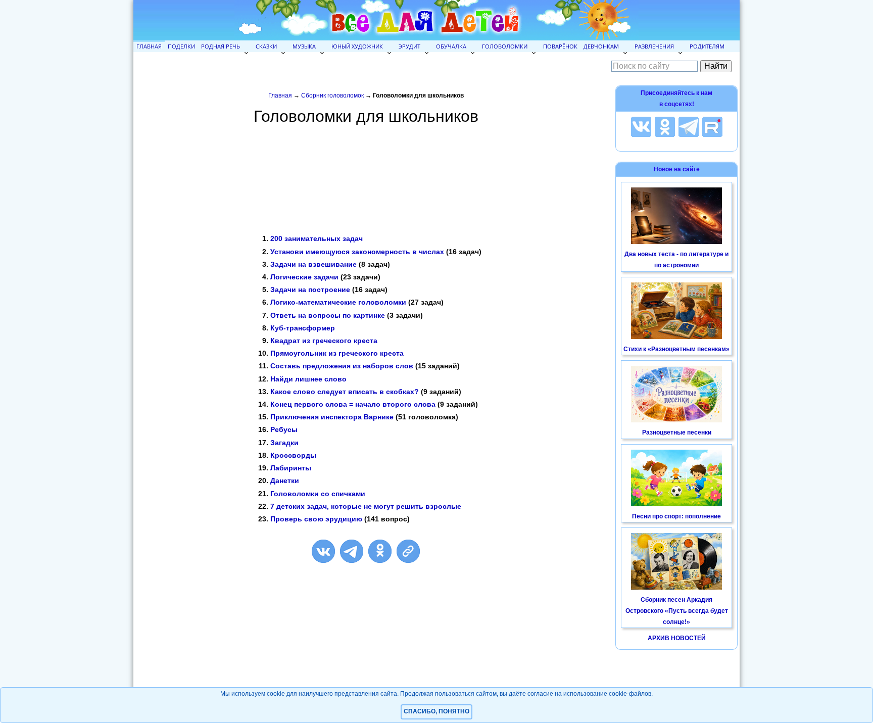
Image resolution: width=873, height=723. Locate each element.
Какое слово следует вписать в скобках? (344, 392)
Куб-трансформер (302, 328)
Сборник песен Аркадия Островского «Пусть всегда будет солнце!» (676, 610)
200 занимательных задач (316, 238)
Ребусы (284, 429)
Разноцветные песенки (676, 432)
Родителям (707, 46)
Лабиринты (290, 468)
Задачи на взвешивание (313, 264)
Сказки (266, 46)
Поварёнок (560, 46)
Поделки (181, 46)
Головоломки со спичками (317, 494)
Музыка (304, 46)
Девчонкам (601, 46)
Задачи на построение (310, 289)
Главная (149, 46)
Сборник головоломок (332, 95)
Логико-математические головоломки (338, 302)
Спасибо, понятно (436, 711)
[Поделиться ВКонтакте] (323, 551)
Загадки (284, 443)
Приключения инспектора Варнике (332, 417)
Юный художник (357, 46)
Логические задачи (304, 277)
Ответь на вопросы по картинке (327, 315)
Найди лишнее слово (308, 379)
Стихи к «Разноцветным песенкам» (676, 349)
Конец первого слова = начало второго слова (352, 404)
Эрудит (409, 46)
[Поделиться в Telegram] (351, 551)
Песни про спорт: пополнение (676, 516)
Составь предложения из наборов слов (341, 366)
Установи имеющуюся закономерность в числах (357, 252)
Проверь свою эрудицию (316, 519)
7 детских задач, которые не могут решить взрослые (365, 506)
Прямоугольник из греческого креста (337, 353)
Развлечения (654, 46)
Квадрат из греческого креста (323, 340)
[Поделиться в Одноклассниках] (380, 551)
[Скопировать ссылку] (408, 551)
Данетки (284, 480)
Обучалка (451, 46)
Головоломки (504, 46)
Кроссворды (293, 455)
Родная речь (220, 46)
